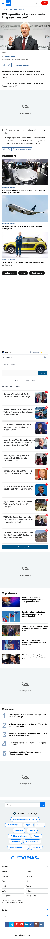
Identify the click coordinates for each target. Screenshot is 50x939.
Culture (4, 891)
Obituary (36, 847)
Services (5, 910)
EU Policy (29, 876)
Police (39, 825)
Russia (36, 836)
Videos (29, 891)
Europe (4, 871)
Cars (23, 273)
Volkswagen (10, 273)
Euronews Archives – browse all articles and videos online (12, 902)
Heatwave (16, 842)
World (28, 871)
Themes (5, 866)
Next (28, 881)
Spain (28, 825)
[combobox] (25, 804)
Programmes (7, 896)
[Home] (2, 9)
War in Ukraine (13, 825)
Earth (4, 881)
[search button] (42, 804)
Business (9, 9)
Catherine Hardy (9, 56)
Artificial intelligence (19, 836)
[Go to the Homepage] (8, 3)
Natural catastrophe (18, 847)
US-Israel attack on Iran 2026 (25, 819)
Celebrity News (32, 842)
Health (32, 830)
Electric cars (37, 273)
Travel (28, 886)
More (4, 916)
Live (44, 3)
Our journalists (31, 896)
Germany (19, 830)
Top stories (9, 593)
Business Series (19, 9)
